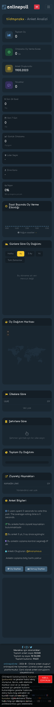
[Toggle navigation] (48, 7)
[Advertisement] (27, 608)
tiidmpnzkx (15, 19)
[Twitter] (31, 647)
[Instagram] (27, 647)
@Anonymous (34, 551)
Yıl (39, 254)
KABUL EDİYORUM (45, 679)
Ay (21, 254)
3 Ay (30, 254)
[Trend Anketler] (37, 7)
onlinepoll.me (10, 664)
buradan (6, 698)
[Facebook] (22, 647)
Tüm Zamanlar (15, 260)
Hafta (11, 254)
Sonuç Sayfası (37, 569)
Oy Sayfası (15, 569)
